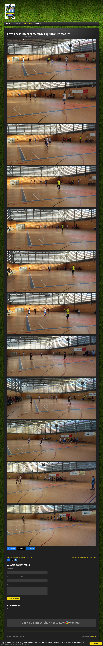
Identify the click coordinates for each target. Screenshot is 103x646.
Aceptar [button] (96, 643)
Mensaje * (10, 585)
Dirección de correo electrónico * (16, 577)
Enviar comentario (14, 598)
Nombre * (10, 568)
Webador (93, 636)
